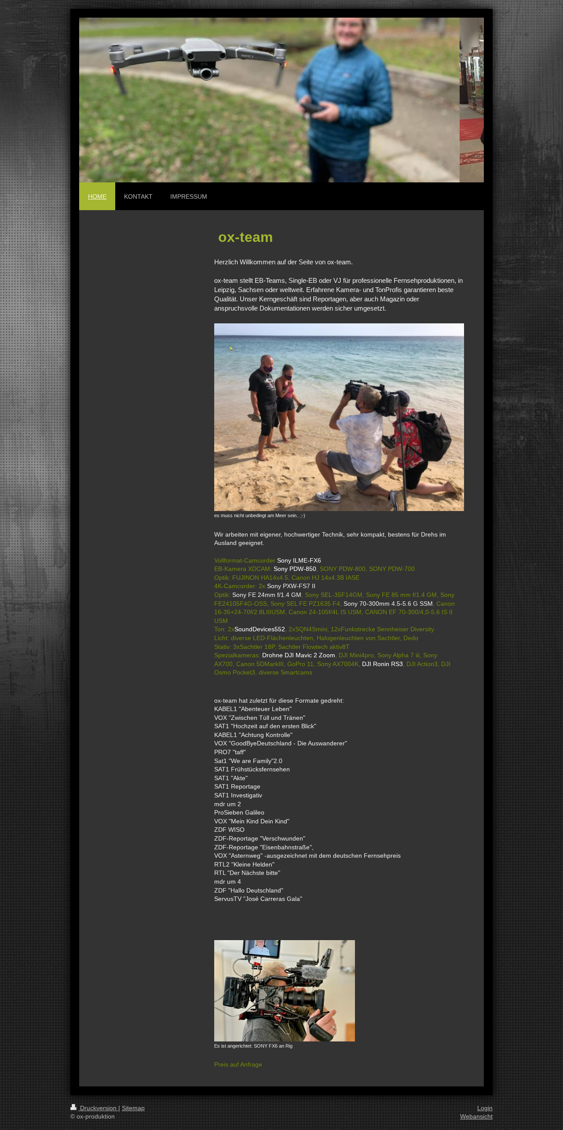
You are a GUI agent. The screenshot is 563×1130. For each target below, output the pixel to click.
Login (485, 1107)
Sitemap (133, 1107)
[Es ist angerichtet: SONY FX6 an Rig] (284, 990)
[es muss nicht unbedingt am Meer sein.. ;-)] (339, 417)
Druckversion (98, 1107)
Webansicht (476, 1116)
